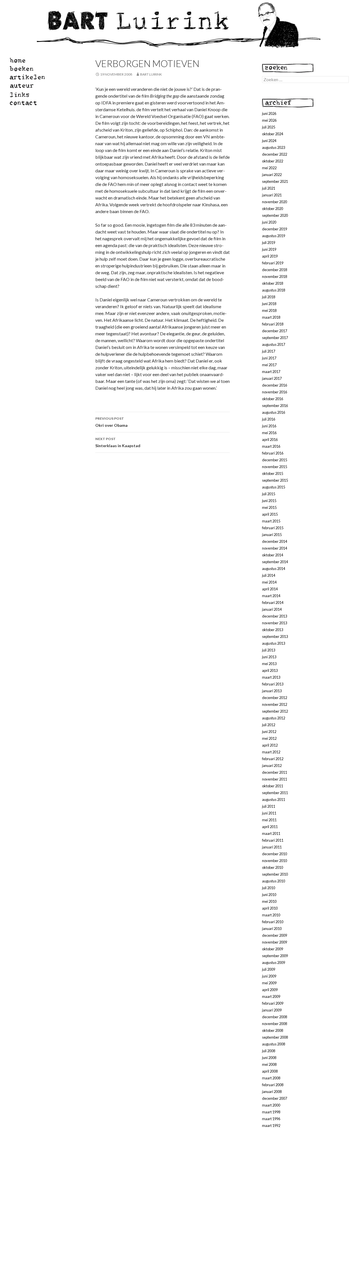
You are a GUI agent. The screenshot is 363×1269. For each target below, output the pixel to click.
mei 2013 (269, 663)
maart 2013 (271, 677)
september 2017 (275, 337)
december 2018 (274, 269)
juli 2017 (268, 351)
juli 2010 (268, 888)
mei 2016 (269, 432)
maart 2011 (271, 833)
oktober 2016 (272, 398)
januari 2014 (272, 609)
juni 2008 (269, 1057)
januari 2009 (272, 1010)
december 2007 (274, 1098)
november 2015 (274, 466)
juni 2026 (269, 113)
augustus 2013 (273, 643)
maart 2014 (271, 595)
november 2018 (274, 276)
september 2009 (275, 955)
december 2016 (274, 385)
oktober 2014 (272, 555)
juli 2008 (268, 1051)
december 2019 (274, 229)
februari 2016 (272, 453)
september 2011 (275, 792)
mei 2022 (269, 168)
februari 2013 (272, 684)
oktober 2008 (272, 1030)
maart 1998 (271, 1112)
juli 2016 (268, 419)
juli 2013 (268, 650)
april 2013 (270, 670)
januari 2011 (272, 847)
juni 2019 (269, 249)
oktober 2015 (272, 473)
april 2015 (270, 514)
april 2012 (270, 745)
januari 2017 (272, 378)
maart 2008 (271, 1078)
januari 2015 (272, 534)
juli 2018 (268, 297)
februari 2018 (272, 324)
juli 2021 (268, 188)
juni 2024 (269, 140)
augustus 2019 (273, 235)
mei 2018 (269, 310)
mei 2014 (269, 582)
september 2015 (275, 480)
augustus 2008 (273, 1044)
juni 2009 (269, 976)
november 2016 (274, 392)
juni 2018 (269, 303)
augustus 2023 (273, 147)
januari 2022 (272, 174)
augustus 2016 (273, 412)
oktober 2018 (272, 283)
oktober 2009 (272, 949)
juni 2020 (269, 222)
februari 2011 (272, 840)
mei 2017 (269, 365)
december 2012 (274, 697)
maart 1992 (271, 1125)
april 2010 (270, 908)
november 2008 (274, 1023)
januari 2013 (272, 691)
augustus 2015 (273, 487)
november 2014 (274, 548)
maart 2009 (271, 996)
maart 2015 (271, 521)
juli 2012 (268, 725)
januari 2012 (272, 765)
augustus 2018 (273, 290)
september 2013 (275, 636)
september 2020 (275, 215)
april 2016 (270, 439)
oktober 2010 (272, 867)
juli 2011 (268, 806)
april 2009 (270, 989)
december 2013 (274, 616)
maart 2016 (271, 446)
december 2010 (274, 854)
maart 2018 (271, 317)
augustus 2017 (273, 344)
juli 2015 (268, 494)
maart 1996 (271, 1118)
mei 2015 (269, 507)
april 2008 (270, 1071)
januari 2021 (272, 195)
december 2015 (274, 460)
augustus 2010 (273, 881)
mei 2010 (269, 901)
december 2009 (274, 935)
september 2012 (275, 711)
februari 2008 (272, 1084)
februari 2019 (272, 263)
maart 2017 (271, 371)
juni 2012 (269, 731)
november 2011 (274, 779)
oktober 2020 (272, 208)
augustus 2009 (273, 962)
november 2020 (274, 202)
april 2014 (270, 589)
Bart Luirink (151, 74)
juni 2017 (269, 358)
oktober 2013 (272, 629)
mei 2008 (269, 1064)
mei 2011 (269, 820)
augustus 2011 (273, 799)
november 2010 (274, 860)
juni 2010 (269, 894)
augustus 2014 (273, 568)
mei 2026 (269, 120)
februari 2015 (272, 528)
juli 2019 (268, 242)
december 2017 (274, 331)
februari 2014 (272, 602)
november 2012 (274, 704)
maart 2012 (271, 752)
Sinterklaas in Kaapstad (117, 442)
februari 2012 (272, 758)
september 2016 (275, 405)
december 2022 (274, 154)
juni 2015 (269, 500)
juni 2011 (269, 813)
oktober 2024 (272, 134)
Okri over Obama (111, 422)
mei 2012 (269, 738)
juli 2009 (268, 969)
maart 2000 (271, 1105)
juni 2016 (269, 426)
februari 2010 (272, 921)
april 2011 (270, 826)
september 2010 (275, 874)
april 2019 (270, 256)
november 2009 (274, 942)
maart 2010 (271, 915)
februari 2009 (272, 1003)
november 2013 (274, 623)
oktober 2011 (272, 786)
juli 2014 (268, 575)
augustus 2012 (273, 718)
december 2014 (274, 541)
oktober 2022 (272, 161)
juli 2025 (268, 127)
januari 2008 (272, 1091)
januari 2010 (272, 928)
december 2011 (274, 772)
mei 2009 (269, 983)
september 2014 (275, 562)
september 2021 (275, 181)
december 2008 (274, 1017)
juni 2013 (269, 657)
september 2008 (275, 1037)
